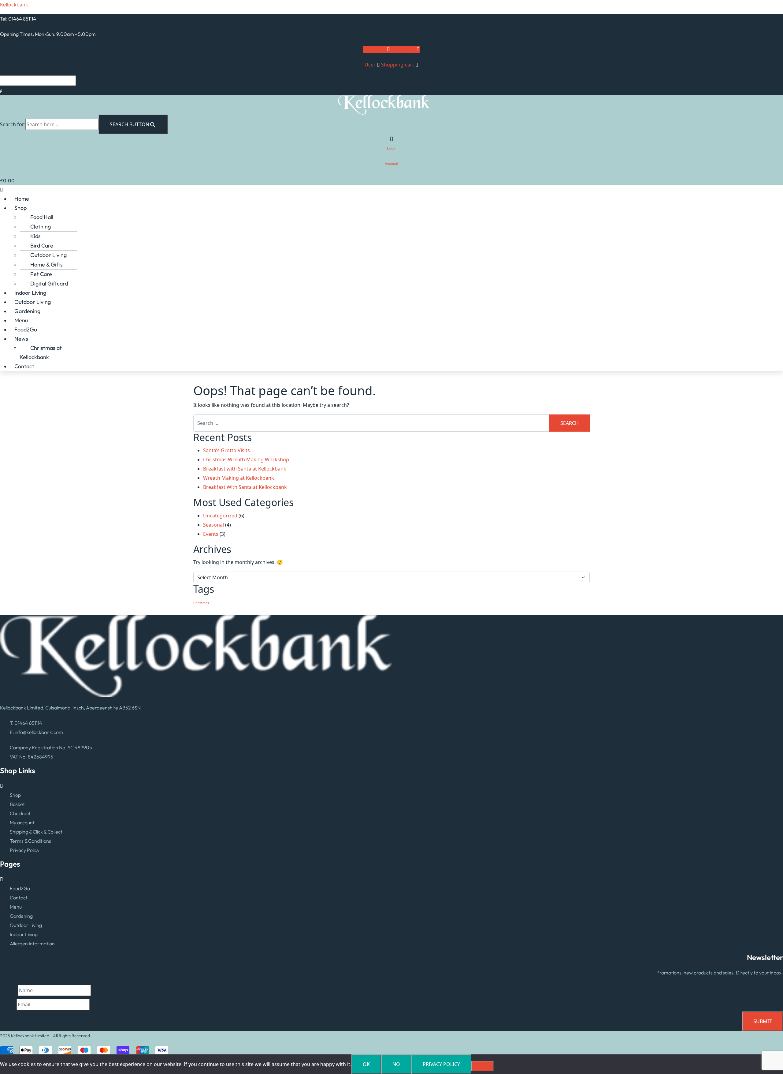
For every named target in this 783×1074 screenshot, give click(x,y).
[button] (391, 189)
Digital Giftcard (49, 283)
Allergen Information (32, 943)
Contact (24, 366)
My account (22, 822)
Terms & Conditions (30, 841)
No (396, 1064)
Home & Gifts (46, 264)
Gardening (27, 311)
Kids (35, 236)
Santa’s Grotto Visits (226, 450)
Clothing (40, 226)
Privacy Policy (24, 850)
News (21, 338)
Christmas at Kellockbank (41, 352)
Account (391, 163)
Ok (366, 1064)
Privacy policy (441, 1064)
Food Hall (41, 217)
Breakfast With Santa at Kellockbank (245, 487)
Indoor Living (30, 292)
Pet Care (41, 274)
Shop (20, 207)
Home (21, 198)
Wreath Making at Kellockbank (238, 478)
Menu (21, 320)
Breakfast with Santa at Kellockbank (244, 468)
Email (8, 1004)
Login (391, 148)
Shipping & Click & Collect (36, 832)
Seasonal (213, 524)
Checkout (20, 813)
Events (210, 534)
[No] (482, 1066)
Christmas (201, 603)
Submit (762, 1021)
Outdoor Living (48, 255)
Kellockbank (14, 4)
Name (9, 990)
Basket (17, 804)
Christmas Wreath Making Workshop (246, 459)
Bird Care (41, 245)
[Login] (391, 138)
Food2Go (25, 329)
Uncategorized (220, 515)
